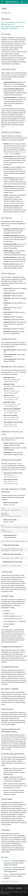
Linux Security (7, 867)
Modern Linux (7, 861)
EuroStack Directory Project (20, 892)
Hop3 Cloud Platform (5, 893)
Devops (6, 874)
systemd (4, 8)
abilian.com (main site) (8, 892)
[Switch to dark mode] (22, 1)
